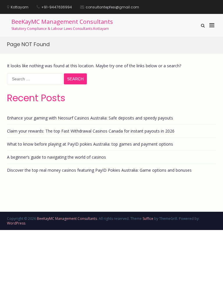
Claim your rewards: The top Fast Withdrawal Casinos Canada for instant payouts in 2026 (91, 131)
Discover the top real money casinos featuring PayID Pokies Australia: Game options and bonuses (99, 170)
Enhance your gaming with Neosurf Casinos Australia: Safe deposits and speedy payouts (90, 118)
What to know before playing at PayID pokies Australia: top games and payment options (90, 144)
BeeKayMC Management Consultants (62, 22)
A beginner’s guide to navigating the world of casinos (56, 157)
